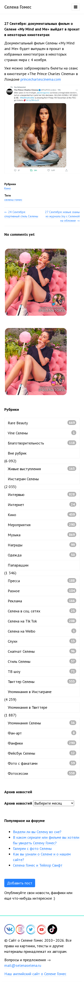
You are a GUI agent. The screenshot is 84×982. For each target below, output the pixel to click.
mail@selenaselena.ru (22, 965)
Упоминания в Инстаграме (29, 691)
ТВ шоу (41, 671)
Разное (41, 590)
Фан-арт (41, 733)
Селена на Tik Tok (41, 621)
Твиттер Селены (41, 681)
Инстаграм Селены (23, 478)
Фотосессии (41, 773)
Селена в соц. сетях (41, 611)
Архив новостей (18, 803)
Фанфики (41, 743)
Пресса (41, 580)
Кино (7, 188)
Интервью (41, 494)
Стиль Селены (41, 661)
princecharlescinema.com (40, 79)
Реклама (41, 600)
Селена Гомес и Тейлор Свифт (37, 865)
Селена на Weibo (41, 631)
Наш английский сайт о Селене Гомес (35, 973)
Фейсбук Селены (41, 753)
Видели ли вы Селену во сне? (37, 831)
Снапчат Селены (41, 651)
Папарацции (18, 565)
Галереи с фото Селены (32, 848)
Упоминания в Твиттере (27, 707)
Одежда (41, 555)
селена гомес (13, 200)
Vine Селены (41, 433)
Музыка (41, 534)
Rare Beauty (41, 422)
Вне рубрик (17, 453)
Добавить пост (19, 883)
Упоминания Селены (41, 723)
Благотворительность (41, 443)
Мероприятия (41, 524)
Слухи (41, 641)
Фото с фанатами (41, 763)
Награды (41, 544)
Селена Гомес (17, 7)
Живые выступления (41, 468)
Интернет (41, 504)
